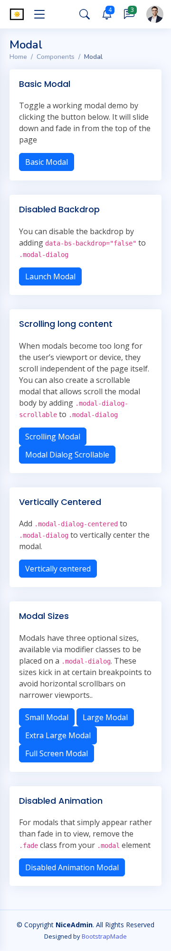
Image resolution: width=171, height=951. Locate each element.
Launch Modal (50, 276)
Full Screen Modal (56, 753)
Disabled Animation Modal (72, 867)
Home (18, 56)
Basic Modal (46, 162)
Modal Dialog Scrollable (67, 454)
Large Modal (105, 717)
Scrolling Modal (52, 436)
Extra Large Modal (58, 735)
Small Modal (46, 717)
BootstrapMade (104, 936)
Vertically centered (58, 568)
